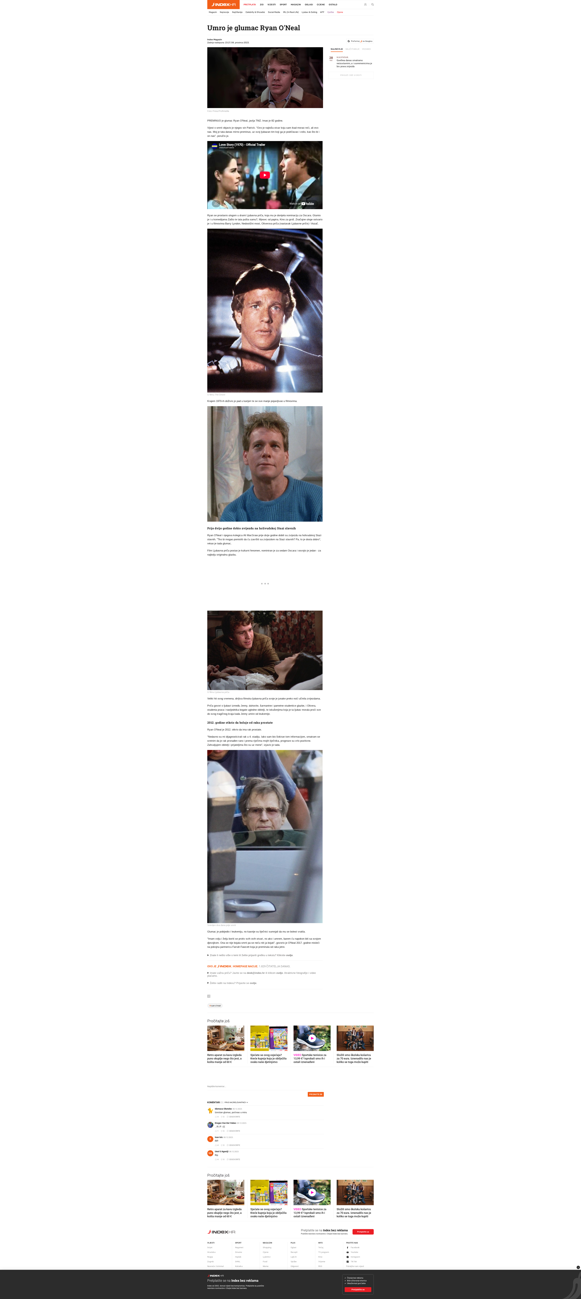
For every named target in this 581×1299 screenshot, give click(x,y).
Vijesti (272, 4)
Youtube (354, 1252)
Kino (320, 1257)
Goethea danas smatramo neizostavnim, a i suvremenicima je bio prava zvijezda (354, 62)
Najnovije (224, 12)
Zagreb (210, 1261)
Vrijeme (321, 1261)
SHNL (237, 1261)
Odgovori (295, 1266)
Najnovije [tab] (337, 49)
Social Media (274, 12)
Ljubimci (267, 1257)
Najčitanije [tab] (353, 49)
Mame (266, 1266)
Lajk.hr (294, 1257)
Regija (210, 1257)
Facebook (355, 1247)
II (210, 1139)
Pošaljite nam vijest (355, 1266)
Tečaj (320, 1247)
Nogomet (239, 1247)
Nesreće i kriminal (215, 1266)
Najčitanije (237, 12)
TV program (323, 1252)
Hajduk (238, 1257)
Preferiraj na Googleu (361, 41)
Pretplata (250, 4)
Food (265, 1261)
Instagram (355, 1257)
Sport (283, 4)
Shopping (267, 1247)
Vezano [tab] (366, 49)
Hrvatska (211, 1252)
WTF (322, 12)
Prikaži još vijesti (351, 75)
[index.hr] (223, 4)
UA (210, 1153)
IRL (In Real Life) (291, 12)
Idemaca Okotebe (223, 1109)
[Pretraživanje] (371, 4)
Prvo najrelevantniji (235, 1102)
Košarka (239, 1266)
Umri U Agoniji (221, 1151)
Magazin (213, 12)
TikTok (354, 1261)
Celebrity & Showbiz (255, 12)
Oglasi (309, 4)
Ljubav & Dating (309, 12)
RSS (320, 1266)
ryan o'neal (215, 1006)
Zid (262, 4)
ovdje (279, 973)
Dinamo (238, 1252)
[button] (211, 1037)
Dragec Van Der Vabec (225, 1123)
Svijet (209, 1247)
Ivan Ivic (219, 1137)
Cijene (321, 4)
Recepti (294, 1252)
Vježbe (330, 12)
